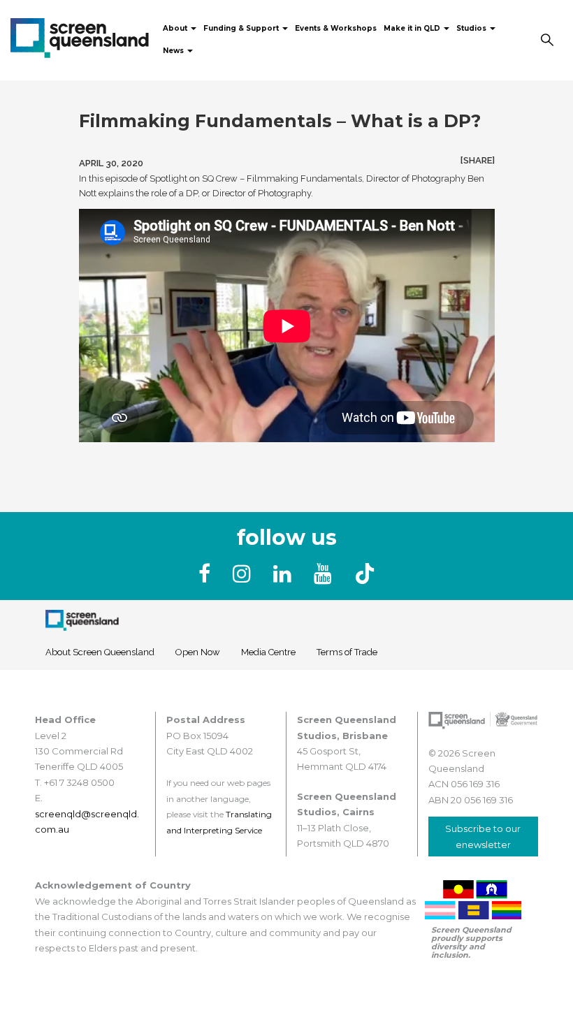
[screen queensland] (79, 36)
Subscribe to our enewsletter (483, 836)
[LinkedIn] (285, 574)
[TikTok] (364, 574)
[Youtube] (326, 574)
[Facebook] (207, 574)
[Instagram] (244, 574)
